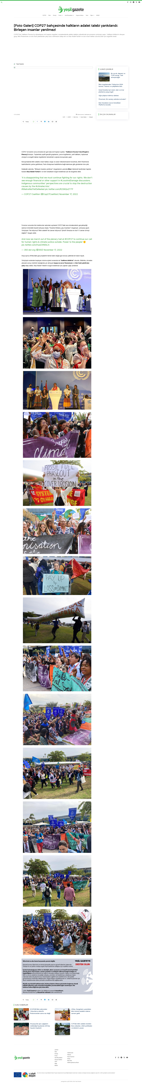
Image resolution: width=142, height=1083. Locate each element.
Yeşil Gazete (20, 64)
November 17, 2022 (68, 194)
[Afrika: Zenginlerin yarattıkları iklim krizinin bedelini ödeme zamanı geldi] (62, 1014)
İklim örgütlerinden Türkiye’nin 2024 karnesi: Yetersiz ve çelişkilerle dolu (111, 85)
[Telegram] (133, 2)
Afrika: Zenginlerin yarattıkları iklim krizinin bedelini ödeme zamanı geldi (81, 1011)
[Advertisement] (71, 50)
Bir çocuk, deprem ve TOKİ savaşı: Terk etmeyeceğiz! (118, 75)
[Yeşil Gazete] (15, 64)
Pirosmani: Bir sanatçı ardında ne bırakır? (112, 99)
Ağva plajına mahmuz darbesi (109, 95)
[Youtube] (139, 2)
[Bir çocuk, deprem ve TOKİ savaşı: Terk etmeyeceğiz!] (104, 77)
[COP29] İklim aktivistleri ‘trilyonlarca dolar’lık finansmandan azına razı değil (40, 1011)
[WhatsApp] (33, 121)
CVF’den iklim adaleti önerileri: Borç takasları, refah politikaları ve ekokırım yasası (81, 1026)
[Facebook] (128, 2)
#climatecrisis (42, 186)
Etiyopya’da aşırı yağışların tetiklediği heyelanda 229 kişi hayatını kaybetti (40, 1026)
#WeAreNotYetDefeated (33, 189)
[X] (136, 2)
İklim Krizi (76, 117)
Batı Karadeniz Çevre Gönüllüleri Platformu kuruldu (110, 104)
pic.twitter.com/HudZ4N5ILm (35, 245)
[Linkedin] (48, 121)
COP (64, 117)
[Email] (52, 121)
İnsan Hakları (84, 117)
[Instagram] (131, 2)
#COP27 (69, 239)
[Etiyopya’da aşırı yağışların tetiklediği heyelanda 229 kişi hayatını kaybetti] (21, 1029)
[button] (1, 2)
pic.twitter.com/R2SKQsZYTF (59, 189)
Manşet (91, 117)
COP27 (69, 117)
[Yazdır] (56, 121)
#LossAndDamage (69, 180)
